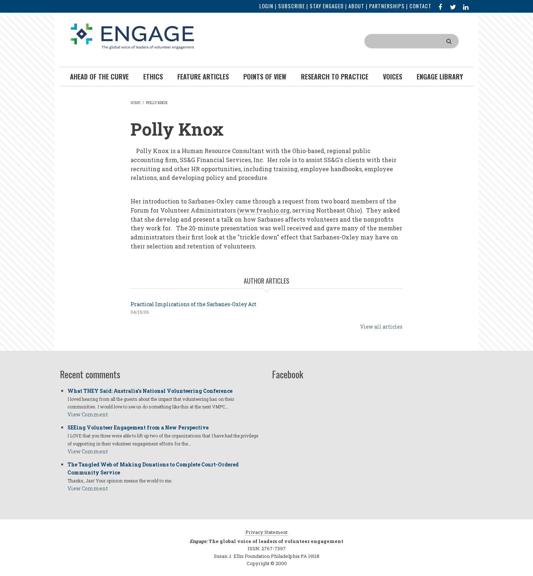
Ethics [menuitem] (153, 76)
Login (266, 6)
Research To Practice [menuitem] (334, 76)
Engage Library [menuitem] (440, 76)
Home (136, 102)
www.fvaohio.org (264, 210)
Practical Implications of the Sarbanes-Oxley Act (193, 304)
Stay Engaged (327, 6)
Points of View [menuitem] (264, 76)
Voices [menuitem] (392, 76)
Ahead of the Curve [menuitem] (99, 76)
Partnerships (387, 6)
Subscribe (291, 6)
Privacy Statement (266, 532)
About (356, 6)
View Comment (87, 414)
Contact (420, 6)
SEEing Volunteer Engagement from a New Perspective (137, 427)
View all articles (381, 326)
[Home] (132, 36)
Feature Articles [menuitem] (203, 76)
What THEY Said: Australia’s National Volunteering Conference (149, 390)
